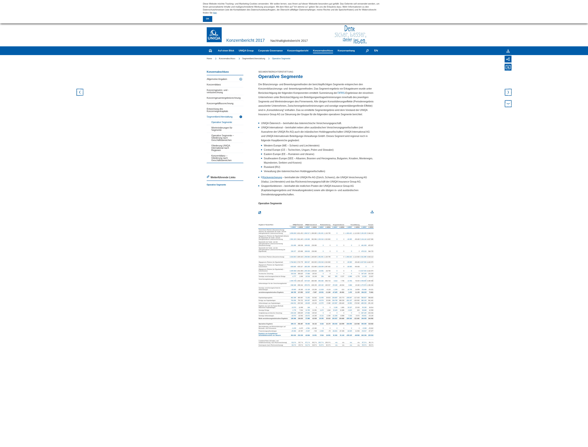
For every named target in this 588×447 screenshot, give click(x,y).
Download (366, 212)
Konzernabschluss (323, 50)
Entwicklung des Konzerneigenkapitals (217, 110)
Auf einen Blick (226, 50)
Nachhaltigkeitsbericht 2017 (289, 40)
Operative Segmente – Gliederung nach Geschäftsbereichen (222, 137)
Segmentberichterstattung (253, 58)
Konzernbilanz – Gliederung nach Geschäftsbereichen (221, 158)
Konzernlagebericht (297, 50)
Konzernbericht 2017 (245, 40)
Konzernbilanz (214, 84)
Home (209, 58)
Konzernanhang (346, 50)
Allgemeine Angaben (217, 79)
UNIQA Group (246, 50)
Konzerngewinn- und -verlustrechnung (218, 91)
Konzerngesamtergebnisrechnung (224, 98)
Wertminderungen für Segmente (221, 128)
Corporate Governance (270, 50)
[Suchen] (367, 51)
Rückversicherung (272, 177)
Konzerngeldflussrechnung (220, 103)
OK (207, 18)
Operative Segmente (281, 58)
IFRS (342, 93)
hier (215, 12)
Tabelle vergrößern (269, 212)
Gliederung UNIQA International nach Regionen (220, 147)
